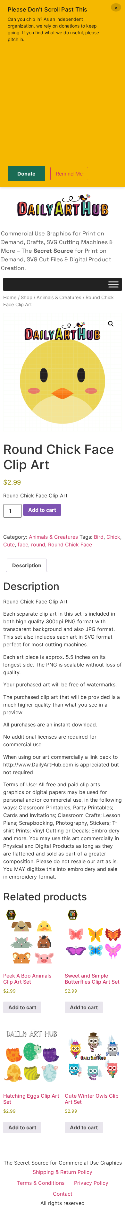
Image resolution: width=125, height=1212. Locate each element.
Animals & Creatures (59, 297)
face (23, 544)
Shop (26, 297)
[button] (111, 324)
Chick (113, 537)
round (38, 544)
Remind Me (69, 173)
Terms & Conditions (40, 1183)
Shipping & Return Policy (62, 1172)
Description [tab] (26, 565)
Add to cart (42, 510)
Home (10, 297)
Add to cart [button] (22, 1007)
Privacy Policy (91, 1183)
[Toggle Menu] (113, 285)
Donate (26, 173)
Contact (62, 1194)
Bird (99, 537)
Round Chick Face (70, 544)
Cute (9, 544)
